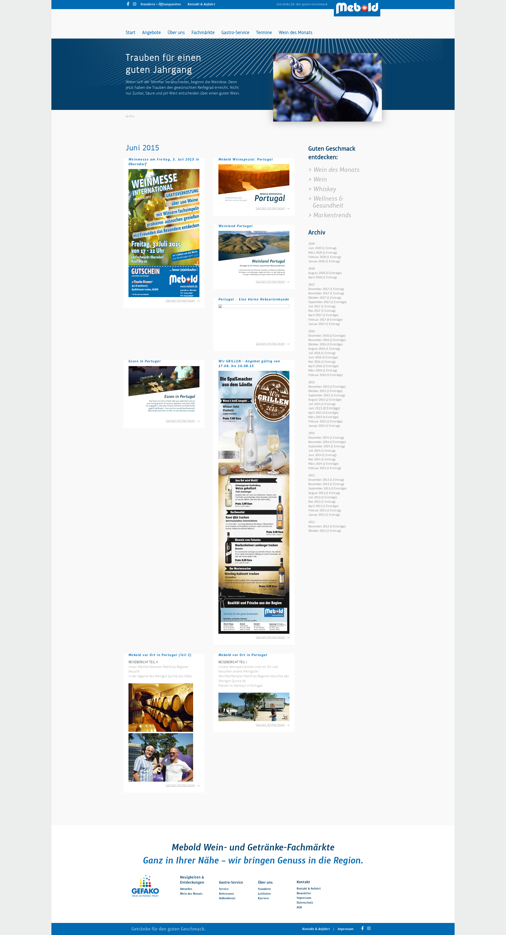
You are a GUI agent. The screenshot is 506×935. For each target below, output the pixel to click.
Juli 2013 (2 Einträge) (322, 497)
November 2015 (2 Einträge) (327, 386)
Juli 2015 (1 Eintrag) (321, 404)
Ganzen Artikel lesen (183, 300)
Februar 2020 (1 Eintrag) (324, 257)
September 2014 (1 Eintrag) (326, 446)
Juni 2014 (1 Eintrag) (322, 455)
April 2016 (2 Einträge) (323, 366)
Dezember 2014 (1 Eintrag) (326, 437)
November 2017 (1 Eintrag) (326, 293)
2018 (311, 268)
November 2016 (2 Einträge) (327, 340)
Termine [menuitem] (264, 32)
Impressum (304, 897)
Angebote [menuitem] (151, 32)
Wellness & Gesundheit (328, 202)
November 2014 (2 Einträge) (327, 442)
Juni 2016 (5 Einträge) (323, 357)
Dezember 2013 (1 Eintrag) (326, 479)
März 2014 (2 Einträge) (323, 463)
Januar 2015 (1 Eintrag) (324, 425)
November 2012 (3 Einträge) (327, 526)
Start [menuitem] (130, 32)
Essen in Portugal (144, 361)
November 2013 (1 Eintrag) (326, 484)
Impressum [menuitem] (345, 929)
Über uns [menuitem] (176, 32)
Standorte (264, 889)
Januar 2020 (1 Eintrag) (324, 261)
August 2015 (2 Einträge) (325, 399)
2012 (311, 522)
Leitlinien (264, 893)
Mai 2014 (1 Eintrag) (321, 459)
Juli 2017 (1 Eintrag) (321, 306)
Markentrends (332, 215)
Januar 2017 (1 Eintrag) (324, 324)
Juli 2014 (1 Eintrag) (321, 450)
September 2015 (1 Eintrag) (326, 395)
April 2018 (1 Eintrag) (322, 277)
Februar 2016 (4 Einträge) (325, 375)
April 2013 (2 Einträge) (323, 506)
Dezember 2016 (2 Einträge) (327, 335)
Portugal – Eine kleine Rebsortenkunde (253, 299)
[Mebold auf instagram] (134, 5)
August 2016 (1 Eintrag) (324, 348)
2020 (311, 243)
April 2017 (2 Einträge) (323, 315)
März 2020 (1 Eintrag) (322, 252)
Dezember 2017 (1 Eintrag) (326, 289)
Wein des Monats (336, 169)
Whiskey (324, 189)
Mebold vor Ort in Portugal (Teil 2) (160, 655)
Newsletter (304, 893)
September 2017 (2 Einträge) (327, 302)
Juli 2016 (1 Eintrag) (321, 353)
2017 (311, 284)
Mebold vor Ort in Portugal (242, 655)
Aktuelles (186, 889)
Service (224, 889)
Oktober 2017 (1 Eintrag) (324, 297)
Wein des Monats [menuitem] (295, 32)
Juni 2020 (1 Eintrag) (322, 248)
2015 (311, 382)
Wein (320, 179)
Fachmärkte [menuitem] (203, 32)
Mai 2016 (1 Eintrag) (321, 361)
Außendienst (227, 898)
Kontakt (303, 882)
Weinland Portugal (235, 226)
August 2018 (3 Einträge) (325, 273)
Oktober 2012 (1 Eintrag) (324, 530)
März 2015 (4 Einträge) (323, 417)
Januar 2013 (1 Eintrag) (324, 514)
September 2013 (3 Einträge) (327, 488)
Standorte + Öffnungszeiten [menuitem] (160, 4)
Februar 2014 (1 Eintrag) (324, 468)
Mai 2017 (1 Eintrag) (321, 310)
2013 (311, 475)
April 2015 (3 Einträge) (323, 412)
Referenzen (226, 893)
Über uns (265, 882)
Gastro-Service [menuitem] (235, 32)
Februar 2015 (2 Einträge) (325, 421)
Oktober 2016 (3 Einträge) (325, 344)
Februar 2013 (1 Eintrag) (324, 510)
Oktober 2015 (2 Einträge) (325, 391)
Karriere (263, 898)
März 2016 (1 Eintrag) (322, 370)
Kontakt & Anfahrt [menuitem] (201, 4)
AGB (299, 907)
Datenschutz (305, 902)
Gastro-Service (231, 882)
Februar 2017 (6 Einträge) (325, 319)
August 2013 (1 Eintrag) (324, 493)
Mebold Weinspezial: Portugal (245, 159)
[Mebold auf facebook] (128, 5)
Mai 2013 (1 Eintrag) (321, 501)
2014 (311, 433)
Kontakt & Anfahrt (309, 888)
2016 (311, 331)
